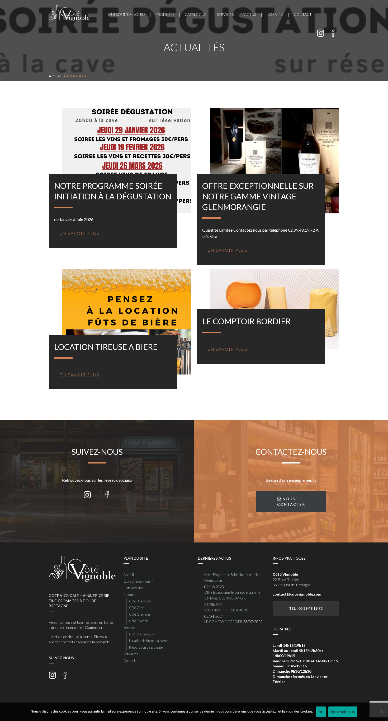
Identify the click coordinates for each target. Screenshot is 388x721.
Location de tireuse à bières (149, 641)
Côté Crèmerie (139, 614)
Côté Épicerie (138, 621)
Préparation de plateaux (146, 647)
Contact (303, 14)
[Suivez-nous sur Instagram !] (320, 33)
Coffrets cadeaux (141, 634)
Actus (250, 14)
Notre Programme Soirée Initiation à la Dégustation (231, 578)
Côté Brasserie (140, 601)
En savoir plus (343, 712)
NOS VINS (275, 14)
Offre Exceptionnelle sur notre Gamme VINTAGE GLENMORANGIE (232, 595)
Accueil (56, 76)
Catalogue (195, 14)
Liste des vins (134, 588)
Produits (164, 14)
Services (225, 14)
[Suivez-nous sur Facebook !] (333, 33)
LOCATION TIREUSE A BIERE (226, 610)
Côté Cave (136, 608)
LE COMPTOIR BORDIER (223, 622)
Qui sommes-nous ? (126, 14)
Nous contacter (291, 502)
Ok (320, 712)
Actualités (131, 654)
